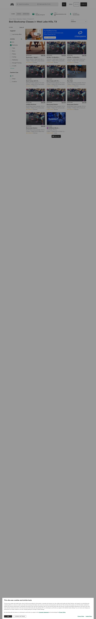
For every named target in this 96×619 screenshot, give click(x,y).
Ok (8, 616)
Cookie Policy (89, 616)
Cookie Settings (20, 616)
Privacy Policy (62, 612)
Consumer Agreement (44, 612)
